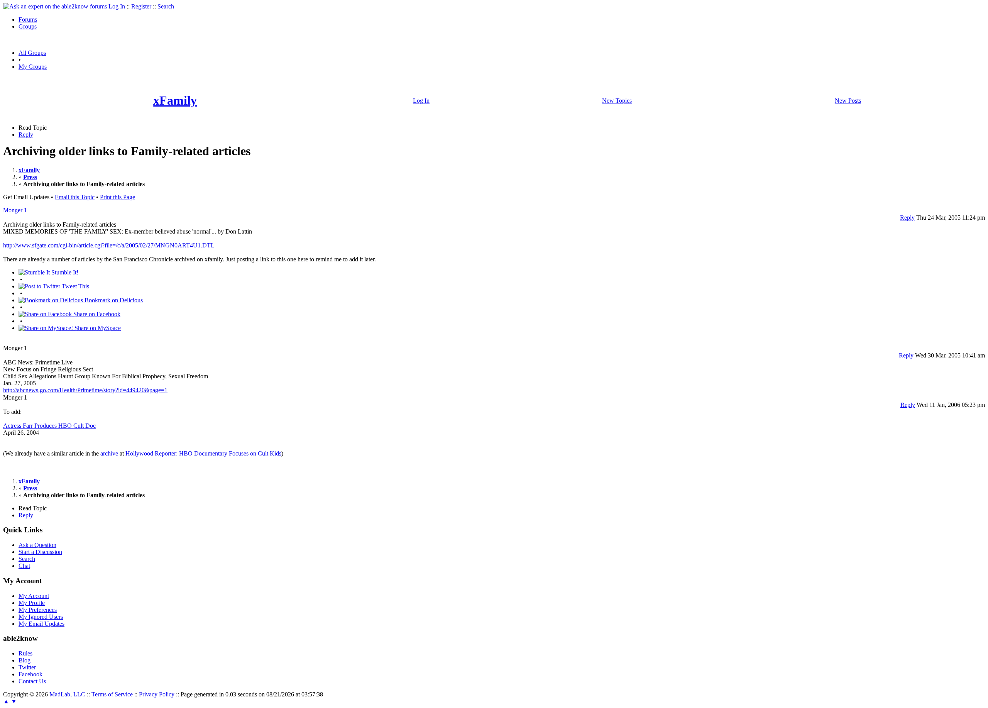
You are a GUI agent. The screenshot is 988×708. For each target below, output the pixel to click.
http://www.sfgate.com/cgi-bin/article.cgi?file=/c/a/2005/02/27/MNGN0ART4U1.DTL (109, 245)
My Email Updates (41, 623)
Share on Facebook (96, 314)
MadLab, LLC (67, 694)
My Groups (33, 66)
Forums (28, 19)
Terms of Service (112, 694)
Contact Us (32, 681)
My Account (34, 596)
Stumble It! (64, 272)
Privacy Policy (156, 694)
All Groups (32, 52)
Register (141, 6)
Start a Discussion (40, 552)
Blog (24, 660)
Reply (26, 134)
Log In (116, 6)
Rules (25, 653)
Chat (24, 565)
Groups (28, 26)
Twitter (27, 667)
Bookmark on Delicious (113, 300)
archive (109, 453)
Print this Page (117, 197)
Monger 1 (15, 210)
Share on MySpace (97, 328)
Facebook (30, 674)
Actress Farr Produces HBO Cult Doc (49, 425)
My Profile (32, 603)
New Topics (617, 100)
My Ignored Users (41, 616)
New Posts (848, 100)
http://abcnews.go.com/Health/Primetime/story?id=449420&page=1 (85, 390)
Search (165, 6)
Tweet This (74, 286)
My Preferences (38, 609)
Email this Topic (75, 197)
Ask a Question (37, 545)
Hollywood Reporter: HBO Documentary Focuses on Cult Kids (203, 453)
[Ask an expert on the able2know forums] (55, 6)
